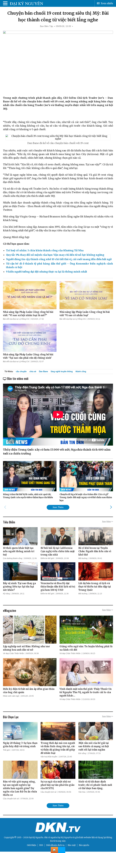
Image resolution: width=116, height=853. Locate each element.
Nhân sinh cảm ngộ (11, 696)
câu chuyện (21, 371)
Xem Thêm (58, 507)
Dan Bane (43, 371)
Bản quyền (84, 845)
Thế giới (6, 750)
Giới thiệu (31, 845)
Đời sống (82, 753)
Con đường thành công (12, 558)
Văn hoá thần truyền (49, 757)
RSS (41, 845)
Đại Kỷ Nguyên (64, 837)
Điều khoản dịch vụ (55, 845)
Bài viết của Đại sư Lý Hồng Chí (16, 319)
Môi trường (82, 558)
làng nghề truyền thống (62, 371)
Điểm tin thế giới (47, 558)
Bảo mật (72, 845)
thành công (81, 371)
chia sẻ (32, 371)
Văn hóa (81, 792)
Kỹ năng (6, 594)
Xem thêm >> (107, 521)
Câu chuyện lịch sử (11, 799)
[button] (111, 507)
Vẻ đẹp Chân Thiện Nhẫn (13, 653)
